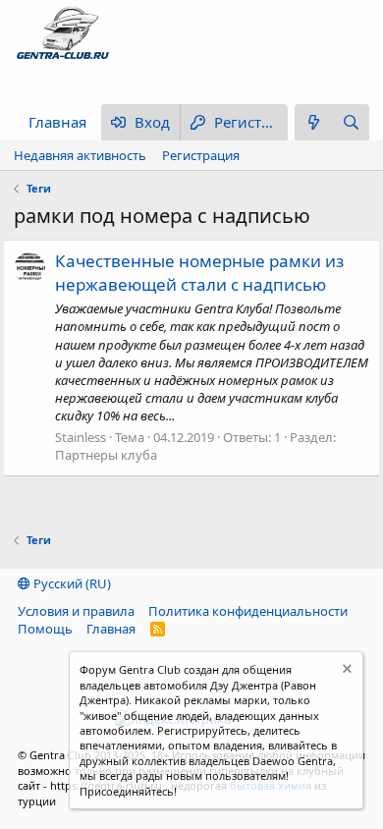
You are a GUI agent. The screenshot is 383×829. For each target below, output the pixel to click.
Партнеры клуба (106, 455)
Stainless (80, 437)
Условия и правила (76, 611)
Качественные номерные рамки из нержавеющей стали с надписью (199, 272)
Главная (57, 122)
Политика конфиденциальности (248, 611)
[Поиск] (350, 122)
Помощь (45, 628)
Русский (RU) (70, 583)
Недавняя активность (80, 155)
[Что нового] (313, 122)
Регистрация (201, 155)
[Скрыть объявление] (345, 671)
